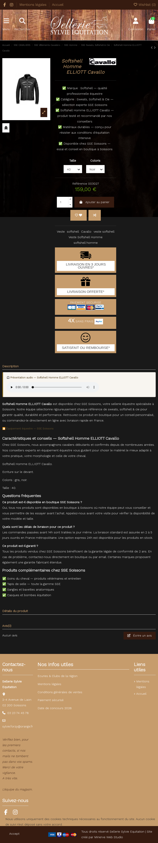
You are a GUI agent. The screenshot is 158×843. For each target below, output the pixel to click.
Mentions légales (33, 5)
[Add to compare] (94, 215)
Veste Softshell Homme (86, 237)
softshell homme (86, 243)
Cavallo (86, 231)
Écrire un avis (142, 635)
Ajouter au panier (97, 202)
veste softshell (104, 231)
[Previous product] (152, 47)
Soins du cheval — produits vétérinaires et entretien (44, 578)
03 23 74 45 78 (18, 713)
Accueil (57, 5)
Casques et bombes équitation (29, 595)
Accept (14, 833)
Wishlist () (147, 5)
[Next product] (155, 47)
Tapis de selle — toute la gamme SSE (34, 584)
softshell (73, 231)
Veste (61, 231)
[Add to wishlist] (78, 215)
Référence (79, 183)
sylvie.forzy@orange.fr (17, 726)
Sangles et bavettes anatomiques (30, 589)
